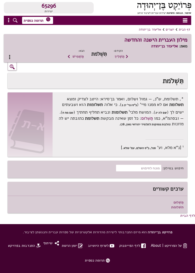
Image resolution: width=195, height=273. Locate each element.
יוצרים (170, 29)
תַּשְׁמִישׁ (75, 56)
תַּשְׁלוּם (179, 202)
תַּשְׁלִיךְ (121, 56)
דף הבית (184, 29)
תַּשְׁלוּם (147, 118)
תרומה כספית (37, 20)
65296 (49, 6)
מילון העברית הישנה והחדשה (155, 40)
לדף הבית (187, 215)
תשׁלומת (177, 207)
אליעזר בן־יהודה (150, 29)
